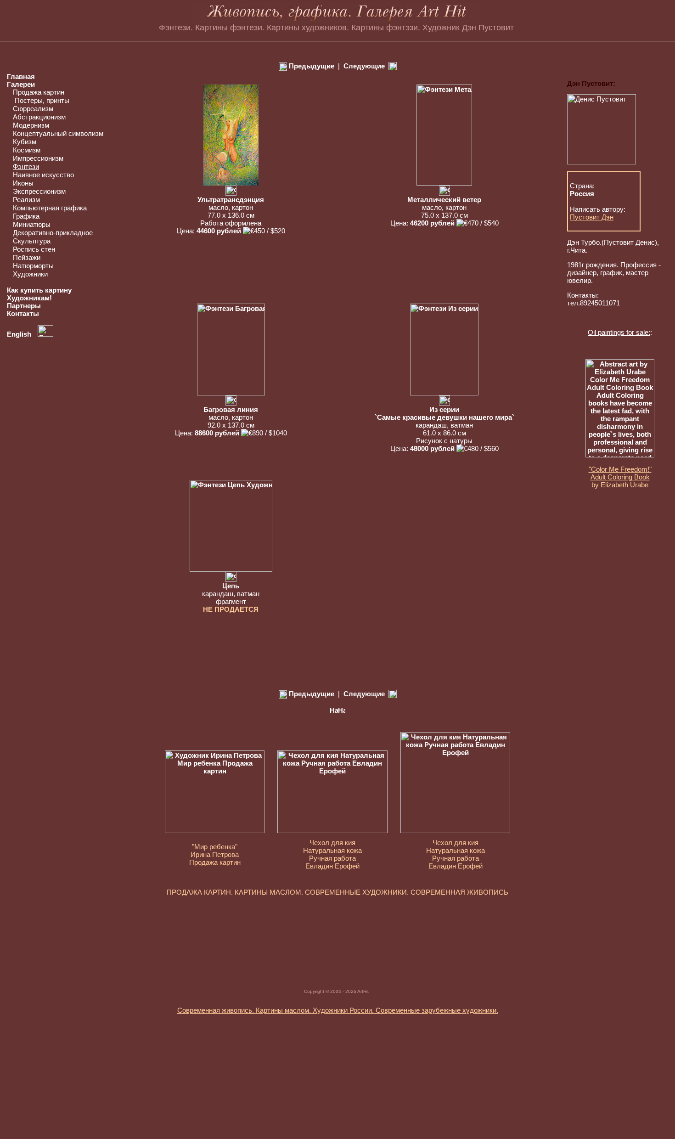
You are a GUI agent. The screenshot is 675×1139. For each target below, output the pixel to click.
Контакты (23, 313)
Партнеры (24, 306)
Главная (21, 76)
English (20, 334)
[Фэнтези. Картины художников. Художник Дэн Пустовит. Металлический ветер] (444, 183)
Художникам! (29, 298)
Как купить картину (39, 290)
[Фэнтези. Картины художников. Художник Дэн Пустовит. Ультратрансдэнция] (231, 183)
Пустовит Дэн (591, 217)
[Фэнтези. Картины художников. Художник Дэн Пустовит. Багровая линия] (231, 393)
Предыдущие (310, 66)
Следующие (364, 66)
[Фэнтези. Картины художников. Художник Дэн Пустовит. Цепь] (231, 569)
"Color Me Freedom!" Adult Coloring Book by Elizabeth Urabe (620, 477)
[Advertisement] (337, 932)
